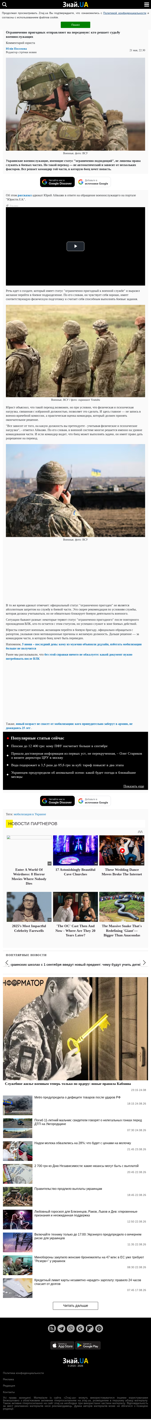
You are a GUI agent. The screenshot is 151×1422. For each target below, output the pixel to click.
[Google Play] (88, 1345)
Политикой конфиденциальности (124, 13)
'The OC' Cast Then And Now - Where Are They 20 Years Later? (75, 930)
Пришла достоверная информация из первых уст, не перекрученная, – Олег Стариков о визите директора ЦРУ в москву (76, 755)
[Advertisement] (75, 572)
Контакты (9, 1392)
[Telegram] (61, 1328)
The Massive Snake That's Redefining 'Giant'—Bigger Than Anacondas (122, 930)
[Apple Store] (62, 1345)
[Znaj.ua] (75, 4)
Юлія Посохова (16, 48)
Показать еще (133, 786)
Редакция (9, 1385)
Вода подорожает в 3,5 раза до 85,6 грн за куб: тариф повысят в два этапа (67, 765)
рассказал (25, 195)
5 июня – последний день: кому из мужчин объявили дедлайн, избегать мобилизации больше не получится (74, 646)
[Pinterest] (99, 1328)
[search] (4, 4)
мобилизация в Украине (30, 814)
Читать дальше (75, 1306)
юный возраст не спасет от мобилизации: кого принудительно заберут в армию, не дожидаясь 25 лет (69, 725)
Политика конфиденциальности (23, 1373)
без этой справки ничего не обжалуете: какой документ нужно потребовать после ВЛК (69, 656)
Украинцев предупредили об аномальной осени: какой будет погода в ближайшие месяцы (73, 774)
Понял (75, 24)
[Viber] (71, 1328)
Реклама (8, 1379)
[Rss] (52, 1328)
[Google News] (80, 1328)
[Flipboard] (90, 1328)
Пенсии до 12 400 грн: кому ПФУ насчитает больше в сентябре (59, 746)
